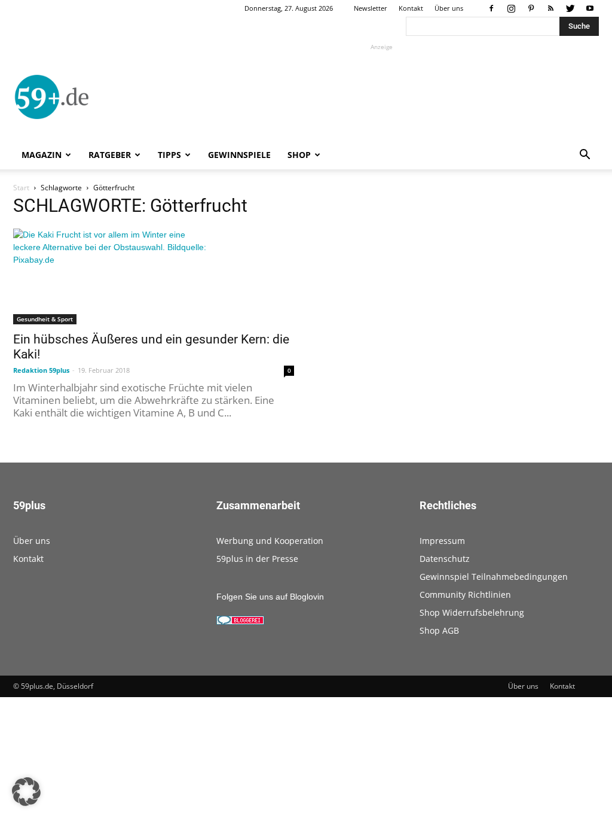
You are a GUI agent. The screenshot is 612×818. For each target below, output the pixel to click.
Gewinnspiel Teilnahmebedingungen (494, 576)
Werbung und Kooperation (269, 540)
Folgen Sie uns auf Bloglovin (270, 596)
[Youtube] (590, 8)
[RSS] (550, 8)
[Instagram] (511, 8)
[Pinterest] (531, 8)
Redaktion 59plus (41, 370)
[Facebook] (491, 8)
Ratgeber (109, 154)
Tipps (169, 154)
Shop (299, 154)
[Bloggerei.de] (240, 622)
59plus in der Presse (257, 558)
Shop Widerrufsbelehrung (472, 612)
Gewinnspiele (239, 154)
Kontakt (411, 8)
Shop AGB (439, 630)
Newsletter (370, 8)
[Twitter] (570, 8)
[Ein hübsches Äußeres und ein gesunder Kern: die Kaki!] (153, 276)
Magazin (42, 154)
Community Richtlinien (465, 594)
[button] (584, 156)
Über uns (448, 8)
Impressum (442, 540)
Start (21, 188)
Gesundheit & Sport (45, 319)
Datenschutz (445, 558)
